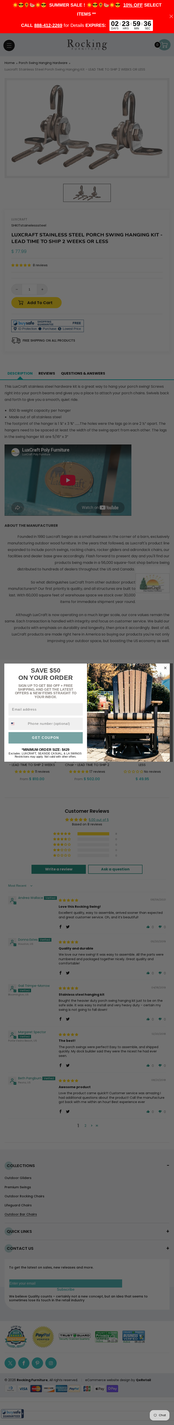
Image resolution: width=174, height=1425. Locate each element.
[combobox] (17, 724)
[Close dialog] (165, 668)
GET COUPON (45, 738)
